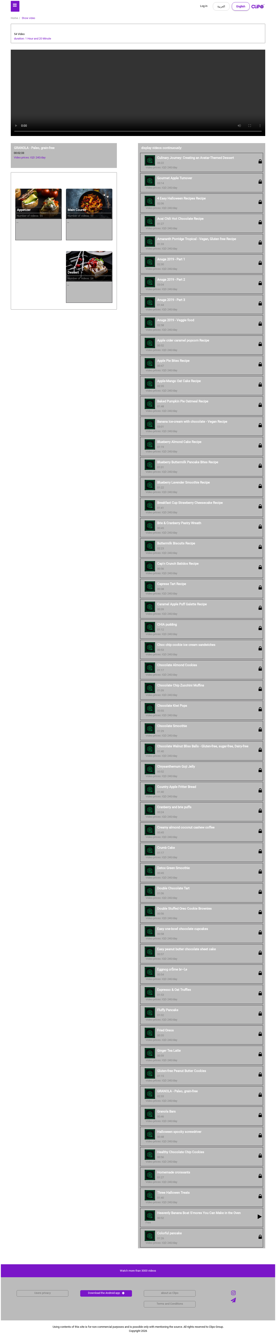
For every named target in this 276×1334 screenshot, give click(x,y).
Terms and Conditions (170, 1303)
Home (14, 18)
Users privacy (42, 1292)
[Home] (257, 7)
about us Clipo (169, 1292)
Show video (28, 18)
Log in (203, 6)
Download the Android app (104, 1292)
